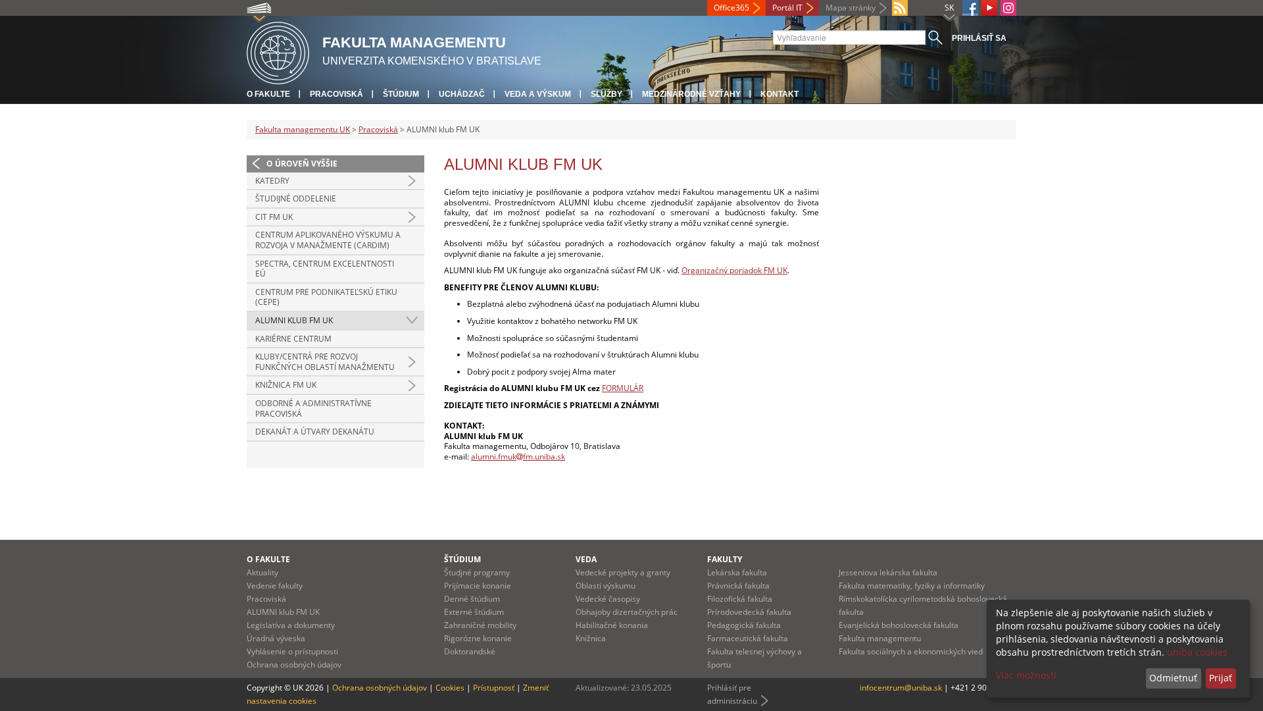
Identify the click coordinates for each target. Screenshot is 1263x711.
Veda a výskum (538, 94)
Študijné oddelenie (295, 198)
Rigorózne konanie (478, 638)
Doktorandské (469, 651)
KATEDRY (272, 180)
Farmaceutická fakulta (747, 638)
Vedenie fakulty (275, 585)
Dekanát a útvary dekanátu (314, 431)
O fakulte (268, 94)
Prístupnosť (493, 687)
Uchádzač (462, 94)
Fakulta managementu (880, 638)
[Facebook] (970, 8)
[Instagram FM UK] (1008, 8)
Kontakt (779, 94)
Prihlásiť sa (979, 38)
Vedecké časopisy (608, 598)
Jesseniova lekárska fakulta (888, 572)
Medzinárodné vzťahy (691, 94)
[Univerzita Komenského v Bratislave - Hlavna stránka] (278, 51)
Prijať (1220, 678)
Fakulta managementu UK (302, 129)
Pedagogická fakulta (744, 625)
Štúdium (401, 94)
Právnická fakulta (738, 585)
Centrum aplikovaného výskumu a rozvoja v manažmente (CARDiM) (328, 240)
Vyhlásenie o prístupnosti (292, 651)
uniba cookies (1197, 652)
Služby (606, 94)
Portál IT (787, 7)
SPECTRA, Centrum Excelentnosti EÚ (324, 269)
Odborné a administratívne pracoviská (313, 408)
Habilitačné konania (612, 625)
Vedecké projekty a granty (623, 572)
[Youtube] (989, 8)
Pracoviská (336, 94)
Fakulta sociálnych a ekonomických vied (911, 651)
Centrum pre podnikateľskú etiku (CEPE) (326, 297)
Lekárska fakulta (737, 572)
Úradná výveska (276, 638)
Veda (586, 559)
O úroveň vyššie (301, 163)
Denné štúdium (472, 598)
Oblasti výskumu (605, 585)
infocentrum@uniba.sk (901, 687)
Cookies (449, 687)
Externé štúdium (474, 612)
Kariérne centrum (293, 338)
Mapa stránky (851, 7)
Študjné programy (477, 572)
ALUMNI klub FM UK (294, 320)
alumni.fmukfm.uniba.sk (518, 456)
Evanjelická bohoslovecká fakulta (898, 625)
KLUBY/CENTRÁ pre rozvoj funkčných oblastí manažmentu (325, 362)
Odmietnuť (1173, 678)
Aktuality (262, 572)
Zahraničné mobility (480, 625)
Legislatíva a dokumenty (291, 625)
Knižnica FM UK (285, 384)
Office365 (731, 7)
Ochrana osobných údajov (294, 664)
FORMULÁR (622, 388)
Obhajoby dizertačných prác (627, 612)
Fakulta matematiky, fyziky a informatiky (912, 585)
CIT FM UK (274, 217)
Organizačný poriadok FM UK (734, 270)
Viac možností (1026, 675)
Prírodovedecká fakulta (749, 612)
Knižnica (591, 638)
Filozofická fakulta (739, 598)
